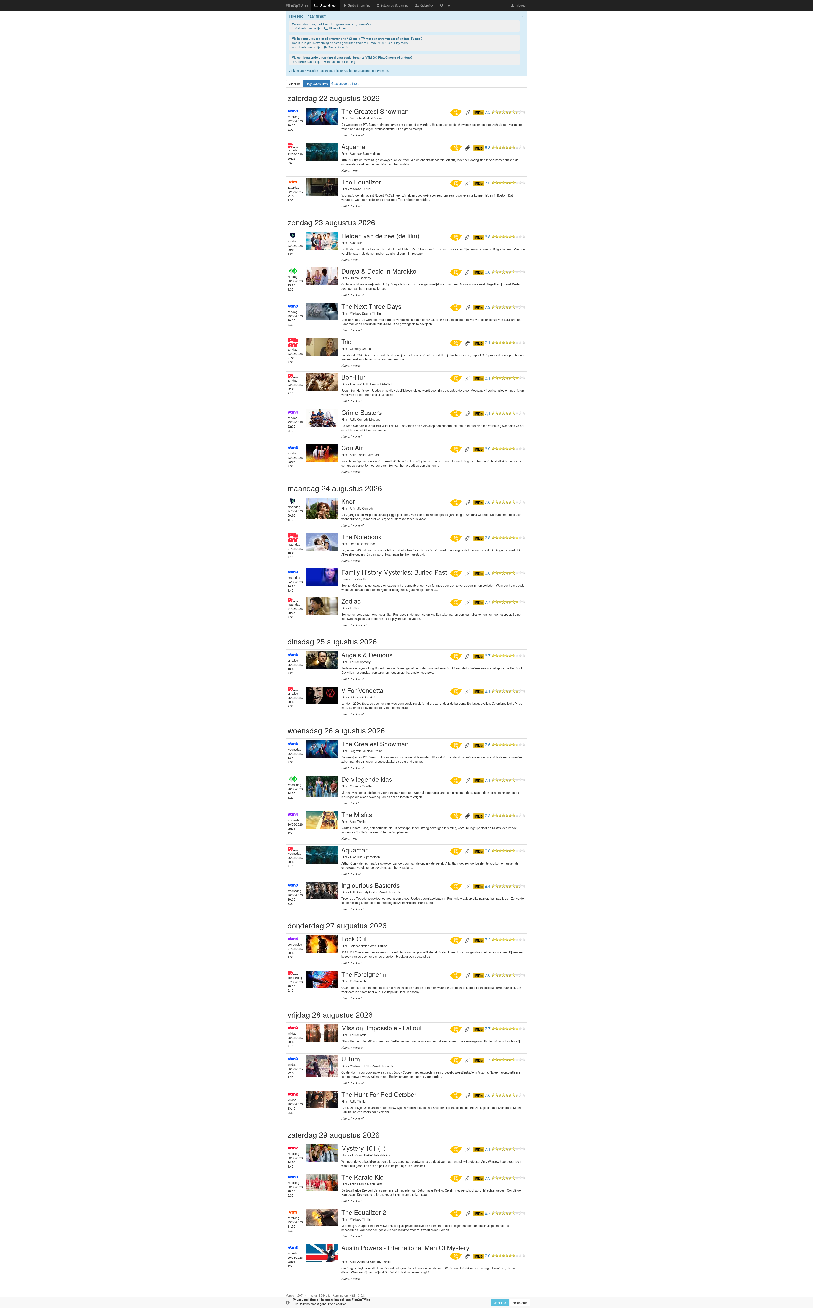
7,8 (488, 537)
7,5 (488, 112)
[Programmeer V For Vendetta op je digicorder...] (456, 691)
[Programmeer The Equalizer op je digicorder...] (456, 183)
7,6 (488, 1095)
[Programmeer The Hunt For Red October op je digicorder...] (456, 1095)
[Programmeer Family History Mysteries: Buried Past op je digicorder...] (456, 573)
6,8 (488, 147)
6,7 (488, 656)
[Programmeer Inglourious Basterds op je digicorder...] (456, 886)
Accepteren (520, 1303)
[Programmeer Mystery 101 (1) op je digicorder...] (456, 1149)
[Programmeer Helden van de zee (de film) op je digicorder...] (456, 237)
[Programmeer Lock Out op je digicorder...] (456, 940)
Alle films (294, 84)
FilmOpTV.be (297, 5)
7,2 (488, 815)
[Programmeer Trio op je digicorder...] (456, 342)
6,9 (488, 449)
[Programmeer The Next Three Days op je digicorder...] (456, 307)
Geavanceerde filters (345, 83)
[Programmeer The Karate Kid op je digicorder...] (456, 1178)
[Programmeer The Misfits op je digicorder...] (456, 815)
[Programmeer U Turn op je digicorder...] (456, 1060)
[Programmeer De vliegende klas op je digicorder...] (456, 780)
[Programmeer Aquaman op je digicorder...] (456, 147)
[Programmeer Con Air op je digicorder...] (456, 449)
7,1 (488, 342)
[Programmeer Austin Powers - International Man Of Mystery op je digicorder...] (456, 1255)
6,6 (488, 272)
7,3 (488, 183)
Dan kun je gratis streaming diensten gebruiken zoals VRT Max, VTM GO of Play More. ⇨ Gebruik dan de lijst (357, 42)
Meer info (499, 1303)
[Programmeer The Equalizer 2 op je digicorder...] (456, 1213)
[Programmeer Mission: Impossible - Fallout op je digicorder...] (456, 1029)
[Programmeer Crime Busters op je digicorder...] (456, 413)
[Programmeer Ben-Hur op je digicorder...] (456, 378)
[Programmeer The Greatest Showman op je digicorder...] (456, 112)
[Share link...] (468, 112)
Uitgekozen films (317, 84)
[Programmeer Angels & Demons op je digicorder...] (456, 656)
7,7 (488, 602)
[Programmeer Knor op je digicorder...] (456, 502)
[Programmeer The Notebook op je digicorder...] (456, 537)
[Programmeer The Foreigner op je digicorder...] (456, 975)
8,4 (488, 886)
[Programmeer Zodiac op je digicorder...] (456, 602)
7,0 (488, 502)
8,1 (488, 378)
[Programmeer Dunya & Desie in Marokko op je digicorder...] (456, 272)
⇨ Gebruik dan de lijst (331, 26)
